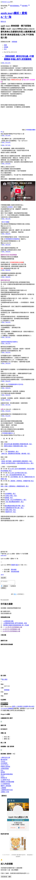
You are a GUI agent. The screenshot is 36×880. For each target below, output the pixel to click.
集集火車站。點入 (10, 510)
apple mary (4, 555)
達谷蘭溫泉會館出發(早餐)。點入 (15, 505)
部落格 (6, 47)
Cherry (2, 776)
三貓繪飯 (3, 788)
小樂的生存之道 (5, 757)
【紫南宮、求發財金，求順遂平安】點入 (22, 481)
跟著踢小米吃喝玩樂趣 (7, 781)
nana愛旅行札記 (5, 779)
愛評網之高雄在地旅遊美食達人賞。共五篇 (16, 625)
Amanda (3, 761)
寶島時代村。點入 (10, 512)
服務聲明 (18, 856)
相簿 (5, 45)
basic (2, 770)
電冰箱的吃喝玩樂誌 (7, 774)
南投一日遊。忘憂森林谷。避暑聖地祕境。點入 (15, 486)
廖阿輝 (3, 772)
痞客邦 (13, 565)
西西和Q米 (4, 777)
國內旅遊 (13, 569)
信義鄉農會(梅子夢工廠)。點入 (14, 507)
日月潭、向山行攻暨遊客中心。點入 (15, 499)
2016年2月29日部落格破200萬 (11, 631)
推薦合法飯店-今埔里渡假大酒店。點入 (15, 446)
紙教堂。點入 (9, 497)
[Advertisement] (11, 119)
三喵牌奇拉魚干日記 (7, 790)
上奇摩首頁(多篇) (8, 621)
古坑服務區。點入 (10, 493)
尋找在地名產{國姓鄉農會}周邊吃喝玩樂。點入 (18, 444)
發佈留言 (3, 588)
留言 (17, 565)
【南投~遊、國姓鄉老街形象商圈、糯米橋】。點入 (15, 453)
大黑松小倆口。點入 (11, 495)
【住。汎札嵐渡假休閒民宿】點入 (15, 475)
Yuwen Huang (4, 764)
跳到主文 (3, 21)
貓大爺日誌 (4, 759)
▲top (2, 574)
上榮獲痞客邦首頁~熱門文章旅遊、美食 (15, 623)
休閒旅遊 (14, 41)
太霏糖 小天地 (5, 792)
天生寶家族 (4, 763)
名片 (5, 49)
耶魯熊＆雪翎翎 (5, 766)
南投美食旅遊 (15, 571)
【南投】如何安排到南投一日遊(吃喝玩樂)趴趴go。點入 (17, 463)
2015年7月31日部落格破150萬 (11, 629)
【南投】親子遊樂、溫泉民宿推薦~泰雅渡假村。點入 (16, 461)
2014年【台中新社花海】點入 (18, 472)
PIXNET (8, 854)
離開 (10, 876)
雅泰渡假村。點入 (13, 451)
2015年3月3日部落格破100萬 (13, 627)
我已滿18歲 (4, 876)
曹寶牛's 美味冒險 (6, 786)
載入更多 (3, 577)
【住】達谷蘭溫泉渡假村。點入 (14, 501)
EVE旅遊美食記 (5, 783)
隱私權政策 (29, 854)
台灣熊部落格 (5, 768)
